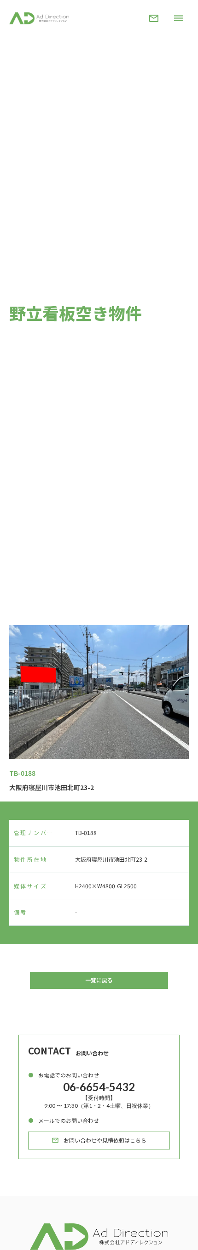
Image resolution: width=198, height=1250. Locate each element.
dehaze (178, 18)
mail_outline (153, 18)
